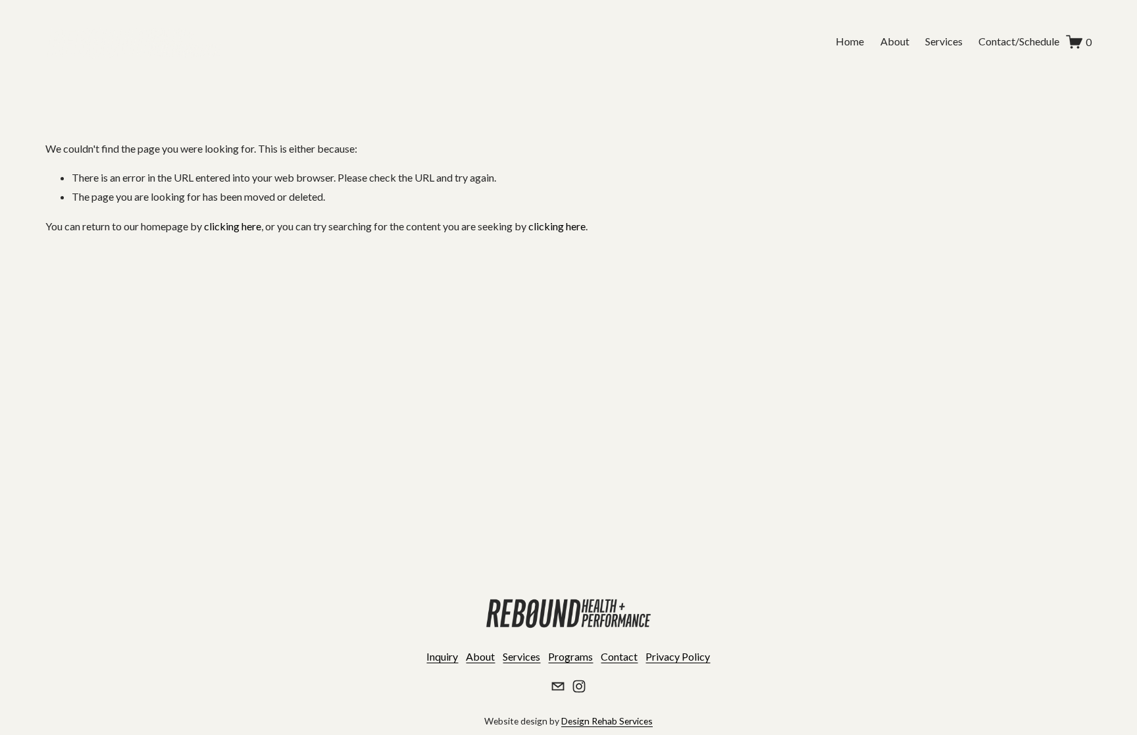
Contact (619, 656)
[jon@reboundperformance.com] (558, 686)
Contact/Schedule (1018, 41)
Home (850, 41)
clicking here (232, 226)
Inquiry (442, 656)
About (894, 41)
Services (944, 41)
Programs (570, 656)
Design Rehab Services (607, 720)
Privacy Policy (677, 656)
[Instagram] (579, 686)
